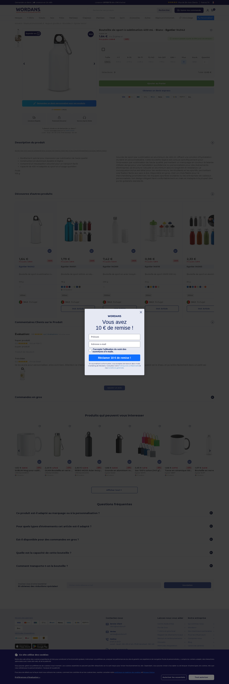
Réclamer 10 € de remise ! (114, 357)
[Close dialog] (141, 312)
